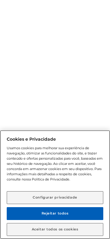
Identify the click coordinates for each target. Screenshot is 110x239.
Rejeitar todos (55, 213)
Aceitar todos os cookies (55, 229)
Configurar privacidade (55, 197)
